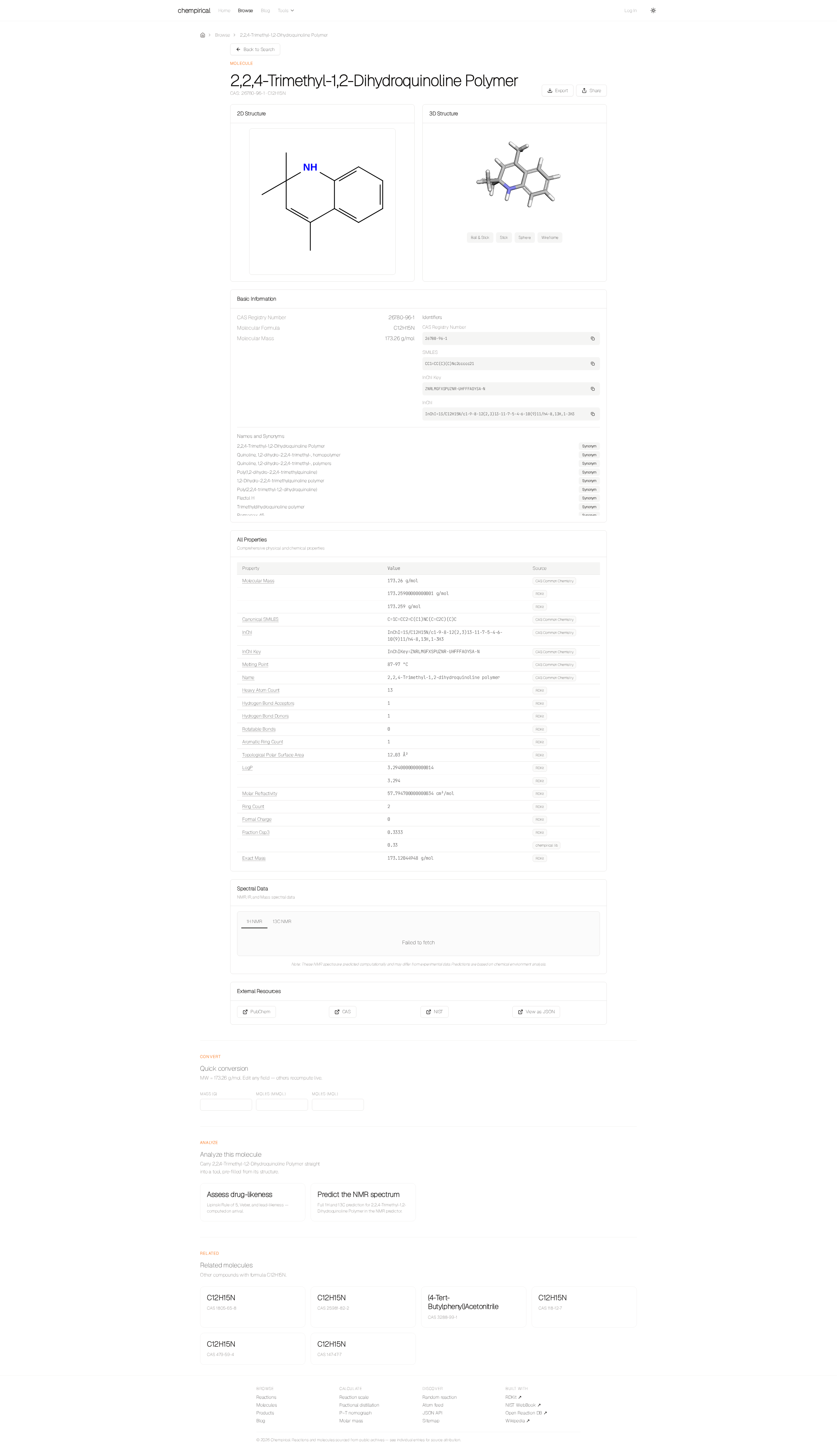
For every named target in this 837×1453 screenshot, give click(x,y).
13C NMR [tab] (282, 921)
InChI (247, 632)
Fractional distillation (359, 1405)
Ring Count (253, 806)
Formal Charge (257, 819)
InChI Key (251, 651)
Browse (245, 10)
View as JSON (540, 1012)
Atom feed (432, 1405)
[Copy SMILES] (592, 364)
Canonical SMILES (260, 619)
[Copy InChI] (592, 414)
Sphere (525, 237)
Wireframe (549, 237)
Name (248, 677)
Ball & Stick (480, 237)
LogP (247, 767)
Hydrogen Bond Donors (265, 716)
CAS (346, 1012)
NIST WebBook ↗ (523, 1405)
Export (561, 90)
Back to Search (259, 49)
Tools (283, 10)
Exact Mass (253, 858)
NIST (438, 1012)
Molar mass (351, 1421)
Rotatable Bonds (258, 729)
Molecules (266, 1405)
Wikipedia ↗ (517, 1421)
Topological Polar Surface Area (273, 755)
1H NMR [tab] (254, 921)
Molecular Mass (258, 581)
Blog (265, 10)
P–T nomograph (355, 1413)
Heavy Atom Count (261, 690)
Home (224, 10)
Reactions (266, 1397)
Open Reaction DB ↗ (526, 1413)
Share (595, 90)
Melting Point (255, 664)
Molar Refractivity (259, 793)
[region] (418, 479)
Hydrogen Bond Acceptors (268, 703)
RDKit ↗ (513, 1397)
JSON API (432, 1413)
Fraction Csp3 (256, 832)
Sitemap (430, 1421)
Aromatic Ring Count (262, 742)
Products (265, 1413)
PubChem (260, 1012)
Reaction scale (354, 1397)
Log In (630, 10)
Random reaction (439, 1397)
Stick (504, 237)
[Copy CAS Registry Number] (592, 338)
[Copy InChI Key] (592, 389)
